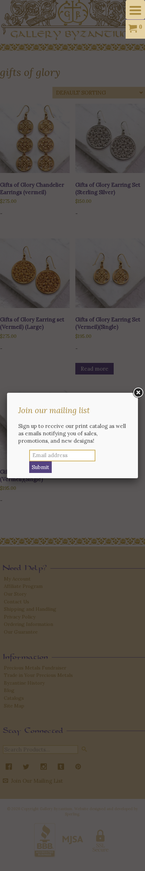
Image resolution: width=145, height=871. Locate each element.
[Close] (138, 392)
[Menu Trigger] (135, 9)
